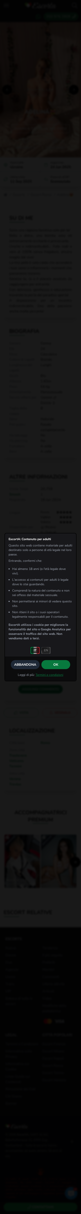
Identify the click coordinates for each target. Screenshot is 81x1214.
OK (55, 664)
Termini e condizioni (49, 675)
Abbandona (25, 664)
